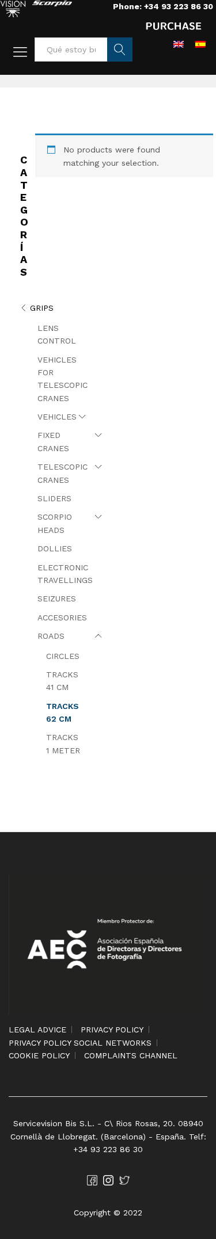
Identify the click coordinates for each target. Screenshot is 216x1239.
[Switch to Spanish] (200, 43)
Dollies (54, 548)
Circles (62, 656)
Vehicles (57, 416)
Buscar (119, 49)
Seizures (56, 598)
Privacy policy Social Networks (80, 1042)
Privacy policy (112, 1029)
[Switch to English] (179, 43)
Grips (42, 307)
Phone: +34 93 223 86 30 (163, 6)
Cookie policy (39, 1055)
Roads (51, 636)
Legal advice (37, 1029)
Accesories (62, 617)
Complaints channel (130, 1055)
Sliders (54, 498)
